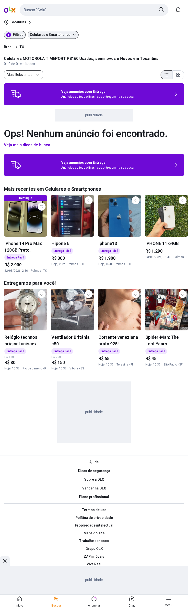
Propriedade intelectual (94, 525)
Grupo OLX (94, 549)
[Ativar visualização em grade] (178, 74)
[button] (94, 10)
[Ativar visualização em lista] (166, 74)
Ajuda (94, 462)
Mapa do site (94, 533)
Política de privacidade (94, 518)
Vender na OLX (94, 488)
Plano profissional (94, 497)
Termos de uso (94, 510)
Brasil (8, 47)
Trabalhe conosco (94, 541)
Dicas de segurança (94, 471)
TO (21, 47)
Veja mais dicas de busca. (27, 145)
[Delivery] (16, 94)
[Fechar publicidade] (5, 561)
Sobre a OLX (94, 479)
